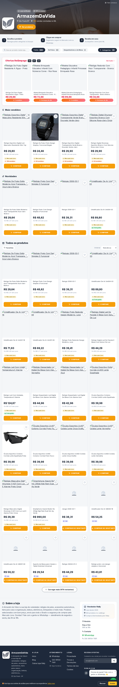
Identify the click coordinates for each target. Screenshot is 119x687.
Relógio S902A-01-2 (69, 564)
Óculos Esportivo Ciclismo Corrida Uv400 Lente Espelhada (103, 396)
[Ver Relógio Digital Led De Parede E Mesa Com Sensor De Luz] (103, 324)
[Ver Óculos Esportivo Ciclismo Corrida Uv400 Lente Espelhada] (103, 379)
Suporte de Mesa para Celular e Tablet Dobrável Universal (44, 565)
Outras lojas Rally (38, 663)
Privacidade (71, 656)
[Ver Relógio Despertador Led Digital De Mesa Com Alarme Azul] (74, 379)
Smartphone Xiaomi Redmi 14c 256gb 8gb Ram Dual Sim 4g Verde (44, 511)
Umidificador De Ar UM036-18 (102, 509)
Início (34, 656)
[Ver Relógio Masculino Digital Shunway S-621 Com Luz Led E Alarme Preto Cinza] (15, 493)
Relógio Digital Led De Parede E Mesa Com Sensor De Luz (102, 341)
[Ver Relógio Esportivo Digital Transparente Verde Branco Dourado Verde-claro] (74, 127)
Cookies (70, 669)
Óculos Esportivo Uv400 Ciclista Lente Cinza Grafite (73, 455)
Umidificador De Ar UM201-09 (14, 564)
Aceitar (112, 683)
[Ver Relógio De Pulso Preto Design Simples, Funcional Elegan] (45, 127)
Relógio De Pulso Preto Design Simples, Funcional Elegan (44, 144)
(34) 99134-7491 (56, 661)
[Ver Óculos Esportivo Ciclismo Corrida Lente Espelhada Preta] (15, 437)
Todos (38, 50)
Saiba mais (51, 683)
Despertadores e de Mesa (74, 50)
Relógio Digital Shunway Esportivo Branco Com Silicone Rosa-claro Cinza (102, 145)
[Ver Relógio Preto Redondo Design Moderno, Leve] (74, 324)
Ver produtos (27, 27)
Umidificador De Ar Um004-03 (102, 209)
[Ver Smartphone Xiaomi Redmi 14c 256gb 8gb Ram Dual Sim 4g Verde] (44, 493)
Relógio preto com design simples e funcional (100, 565)
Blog (34, 660)
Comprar (17, 166)
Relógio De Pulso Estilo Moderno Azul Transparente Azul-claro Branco (15, 212)
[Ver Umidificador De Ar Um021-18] (15, 324)
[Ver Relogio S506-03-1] (74, 193)
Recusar (103, 683)
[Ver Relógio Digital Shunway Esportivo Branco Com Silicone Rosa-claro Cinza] (103, 127)
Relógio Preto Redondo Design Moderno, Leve (73, 341)
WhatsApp (89, 635)
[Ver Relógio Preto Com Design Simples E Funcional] (45, 193)
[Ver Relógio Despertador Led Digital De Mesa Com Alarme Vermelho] (44, 379)
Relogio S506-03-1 (68, 209)
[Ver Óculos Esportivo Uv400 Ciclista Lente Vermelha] (103, 437)
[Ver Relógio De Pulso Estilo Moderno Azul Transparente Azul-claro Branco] (16, 193)
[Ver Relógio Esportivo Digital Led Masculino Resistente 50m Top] (16, 127)
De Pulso (53, 50)
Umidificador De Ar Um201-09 (44, 340)
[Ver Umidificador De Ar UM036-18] (103, 493)
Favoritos (9, 248)
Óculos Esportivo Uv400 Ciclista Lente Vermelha (103, 455)
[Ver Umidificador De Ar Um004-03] (103, 193)
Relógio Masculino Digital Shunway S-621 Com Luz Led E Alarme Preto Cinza (15, 511)
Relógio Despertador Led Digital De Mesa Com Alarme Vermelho (44, 396)
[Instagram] (86, 673)
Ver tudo (109, 61)
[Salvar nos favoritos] (27, 116)
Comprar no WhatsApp (75, 528)
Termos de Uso (73, 666)
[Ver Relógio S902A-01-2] (74, 548)
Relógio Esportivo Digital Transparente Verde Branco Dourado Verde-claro (72, 145)
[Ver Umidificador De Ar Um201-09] (44, 324)
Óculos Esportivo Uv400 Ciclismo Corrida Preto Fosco (43, 455)
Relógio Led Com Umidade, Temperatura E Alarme (13, 396)
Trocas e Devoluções (71, 661)
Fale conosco (112, 3)
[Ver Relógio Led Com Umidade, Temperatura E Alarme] (15, 379)
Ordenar (97, 248)
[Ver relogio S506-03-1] (74, 493)
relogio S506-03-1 (68, 509)
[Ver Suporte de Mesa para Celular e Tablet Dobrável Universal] (44, 548)
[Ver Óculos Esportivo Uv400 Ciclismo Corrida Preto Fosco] (44, 437)
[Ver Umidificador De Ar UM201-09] (15, 548)
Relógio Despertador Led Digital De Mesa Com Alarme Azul (73, 396)
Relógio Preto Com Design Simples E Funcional (42, 211)
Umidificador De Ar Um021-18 (14, 340)
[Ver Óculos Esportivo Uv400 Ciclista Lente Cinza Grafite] (74, 437)
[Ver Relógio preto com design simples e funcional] (103, 548)
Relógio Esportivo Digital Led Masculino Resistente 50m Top (15, 144)
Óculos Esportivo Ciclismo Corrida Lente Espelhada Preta (15, 455)
